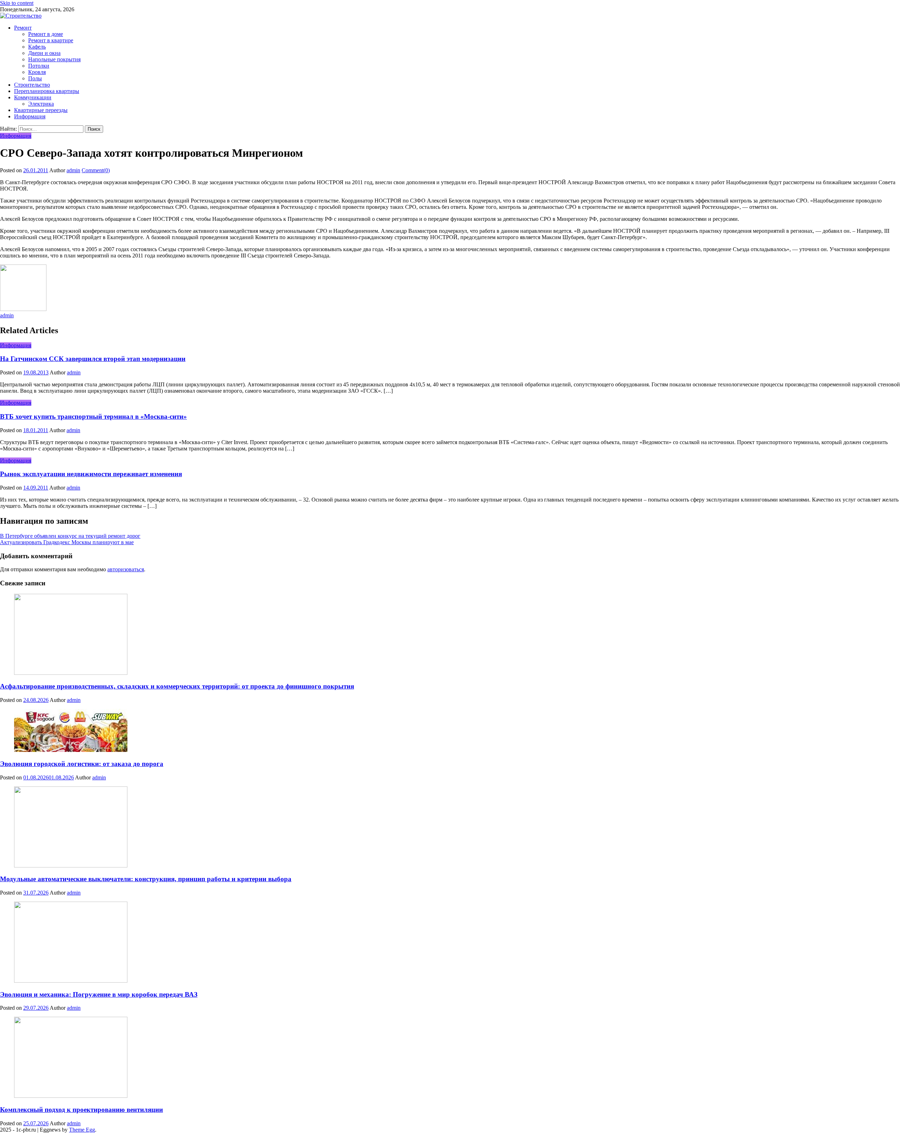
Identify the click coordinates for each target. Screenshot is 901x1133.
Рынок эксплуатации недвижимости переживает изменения (91, 474)
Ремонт (23, 28)
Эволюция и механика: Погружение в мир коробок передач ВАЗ (98, 994)
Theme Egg (82, 1130)
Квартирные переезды (41, 110)
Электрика (41, 104)
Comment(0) (96, 170)
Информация (29, 116)
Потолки (38, 66)
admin (73, 170)
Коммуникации (32, 97)
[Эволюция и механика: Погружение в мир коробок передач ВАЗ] (450, 943)
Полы (35, 78)
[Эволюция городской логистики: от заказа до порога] (450, 731)
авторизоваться (125, 569)
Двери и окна (44, 53)
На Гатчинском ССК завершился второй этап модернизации (92, 358)
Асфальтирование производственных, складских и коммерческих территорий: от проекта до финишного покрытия (177, 686)
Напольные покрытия (54, 59)
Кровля (37, 72)
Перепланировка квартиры (46, 91)
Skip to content (16, 3)
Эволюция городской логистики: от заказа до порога (81, 763)
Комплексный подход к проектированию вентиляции (81, 1109)
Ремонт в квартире (50, 40)
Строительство (32, 85)
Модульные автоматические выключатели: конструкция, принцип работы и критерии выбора (145, 879)
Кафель (37, 47)
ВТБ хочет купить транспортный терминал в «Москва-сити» (93, 416)
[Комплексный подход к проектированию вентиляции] (450, 1058)
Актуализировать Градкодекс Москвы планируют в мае (67, 542)
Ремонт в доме (45, 34)
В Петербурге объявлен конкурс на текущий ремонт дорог (70, 536)
